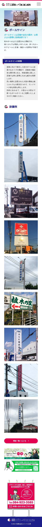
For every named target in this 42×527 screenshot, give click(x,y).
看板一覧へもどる (19, 441)
